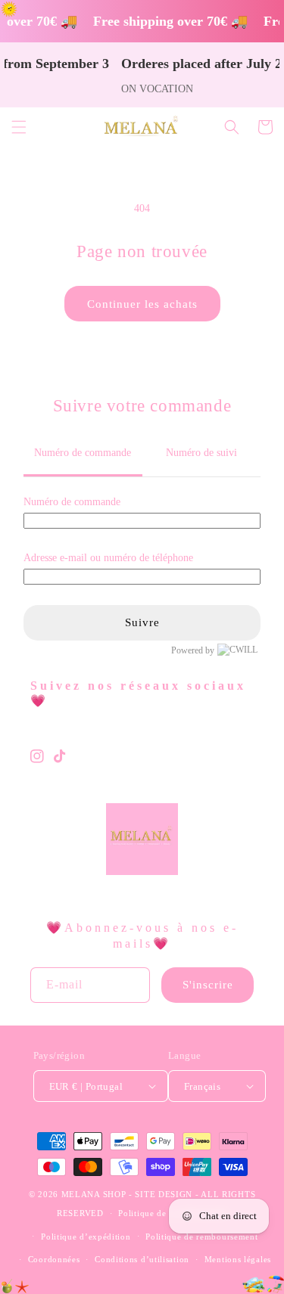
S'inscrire (208, 985)
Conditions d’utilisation (142, 1259)
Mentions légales (237, 1259)
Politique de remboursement (201, 1236)
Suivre (142, 622)
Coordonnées (54, 1259)
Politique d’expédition (85, 1236)
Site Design (163, 1194)
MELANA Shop (93, 1194)
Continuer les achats (142, 304)
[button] (19, 127)
